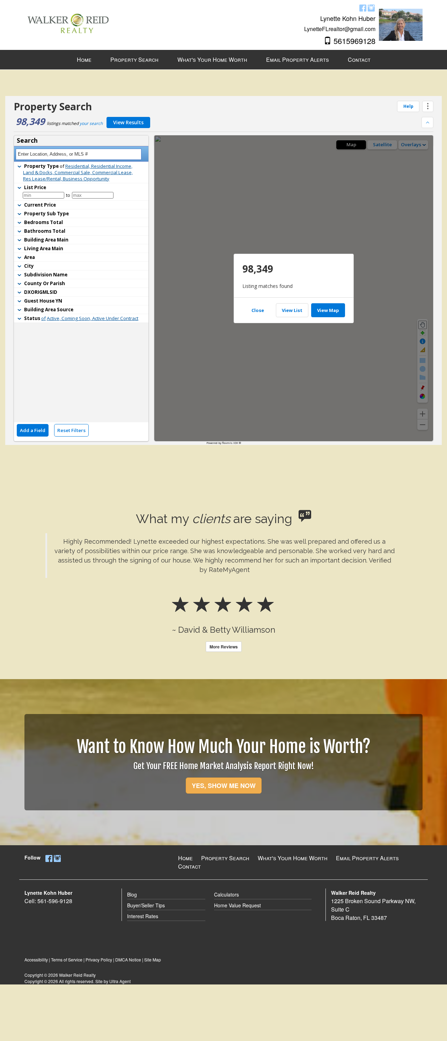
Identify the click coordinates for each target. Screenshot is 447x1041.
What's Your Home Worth (293, 858)
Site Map (152, 959)
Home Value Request (237, 905)
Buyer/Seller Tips (146, 905)
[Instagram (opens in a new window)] (371, 7)
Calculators (226, 894)
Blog (132, 894)
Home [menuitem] (84, 59)
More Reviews (224, 647)
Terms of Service (66, 959)
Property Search (225, 858)
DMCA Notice (128, 959)
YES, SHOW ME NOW (224, 785)
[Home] (68, 18)
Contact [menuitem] (359, 59)
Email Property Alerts (367, 858)
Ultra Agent (120, 981)
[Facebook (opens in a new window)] (363, 7)
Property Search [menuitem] (134, 59)
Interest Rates (142, 916)
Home (185, 858)
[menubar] (223, 59)
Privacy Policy (99, 959)
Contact (189, 866)
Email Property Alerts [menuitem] (297, 59)
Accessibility (36, 959)
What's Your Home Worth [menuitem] (212, 59)
